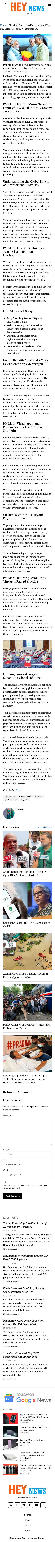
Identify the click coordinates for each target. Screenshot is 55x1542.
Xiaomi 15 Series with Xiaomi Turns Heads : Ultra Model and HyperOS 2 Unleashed (35, 1468)
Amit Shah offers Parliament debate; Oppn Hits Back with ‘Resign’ (25, 873)
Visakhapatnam (11, 800)
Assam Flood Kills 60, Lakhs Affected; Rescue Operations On (25, 975)
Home (3, 25)
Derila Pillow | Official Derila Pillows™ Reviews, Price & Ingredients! (32, 1455)
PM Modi (38, 796)
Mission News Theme (18, 1538)
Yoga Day (24, 800)
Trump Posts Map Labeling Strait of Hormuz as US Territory (24, 1224)
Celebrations (10, 796)
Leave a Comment (12, 1249)
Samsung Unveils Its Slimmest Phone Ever (34, 1441)
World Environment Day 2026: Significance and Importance (21, 1354)
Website (6, 1170)
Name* (6, 1150)
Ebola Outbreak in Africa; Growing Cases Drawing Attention (24, 1289)
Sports (27, 1514)
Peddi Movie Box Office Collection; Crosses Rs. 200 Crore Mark (23, 1322)
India (27, 1519)
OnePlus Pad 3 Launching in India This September (35, 1428)
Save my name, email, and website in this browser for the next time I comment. (26, 1186)
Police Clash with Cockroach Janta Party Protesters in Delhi (27, 1026)
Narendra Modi (25, 796)
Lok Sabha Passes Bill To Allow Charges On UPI (26, 924)
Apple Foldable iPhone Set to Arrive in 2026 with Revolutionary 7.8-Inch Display (35, 1417)
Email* (5, 1160)
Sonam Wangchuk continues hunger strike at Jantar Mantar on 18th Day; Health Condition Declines (24, 1079)
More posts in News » (43, 827)
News (18, 790)
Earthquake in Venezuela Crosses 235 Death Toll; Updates (25, 1257)
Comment (7, 1116)
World (27, 1530)
